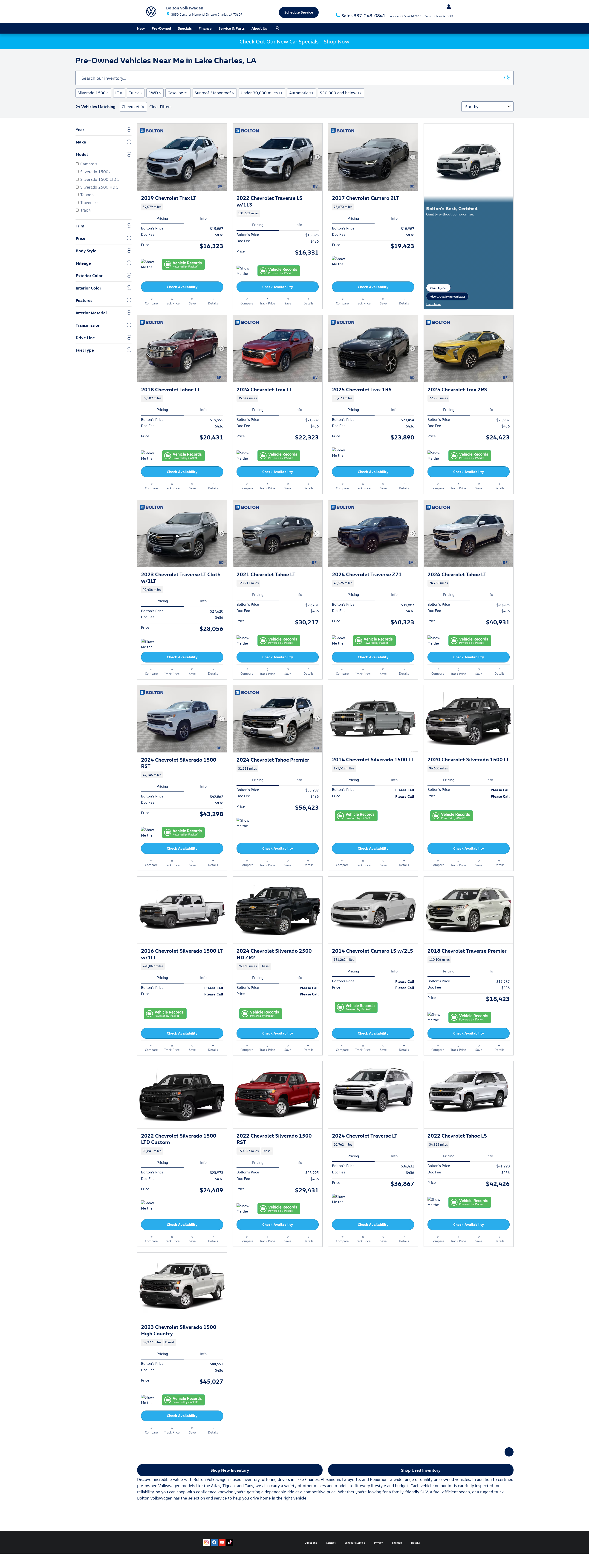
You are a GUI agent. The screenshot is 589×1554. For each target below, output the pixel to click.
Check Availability (182, 286)
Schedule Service (355, 1542)
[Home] (151, 11)
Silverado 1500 (93, 92)
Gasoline (177, 92)
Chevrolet (131, 106)
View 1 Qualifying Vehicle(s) (447, 297)
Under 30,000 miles (261, 92)
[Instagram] (206, 1542)
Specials (185, 28)
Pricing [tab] (162, 218)
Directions (311, 1542)
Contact (330, 1542)
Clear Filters (160, 106)
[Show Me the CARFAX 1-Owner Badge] (149, 264)
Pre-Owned (161, 28)
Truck (135, 92)
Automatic (301, 92)
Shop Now (336, 41)
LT (118, 92)
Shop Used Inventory (421, 1470)
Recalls (415, 1542)
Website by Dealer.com (153, 1542)
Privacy (378, 1542)
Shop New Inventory (230, 1470)
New (141, 28)
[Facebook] (214, 1542)
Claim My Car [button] (440, 289)
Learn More (435, 304)
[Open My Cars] (447, 6)
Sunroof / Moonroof (214, 92)
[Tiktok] (229, 1542)
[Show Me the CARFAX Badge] (340, 261)
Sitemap (397, 1542)
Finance (205, 28)
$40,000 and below (340, 92)
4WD (154, 92)
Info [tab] (203, 218)
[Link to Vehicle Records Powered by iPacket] (183, 264)
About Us (259, 28)
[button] (182, 207)
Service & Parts (232, 28)
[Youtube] (222, 1542)
